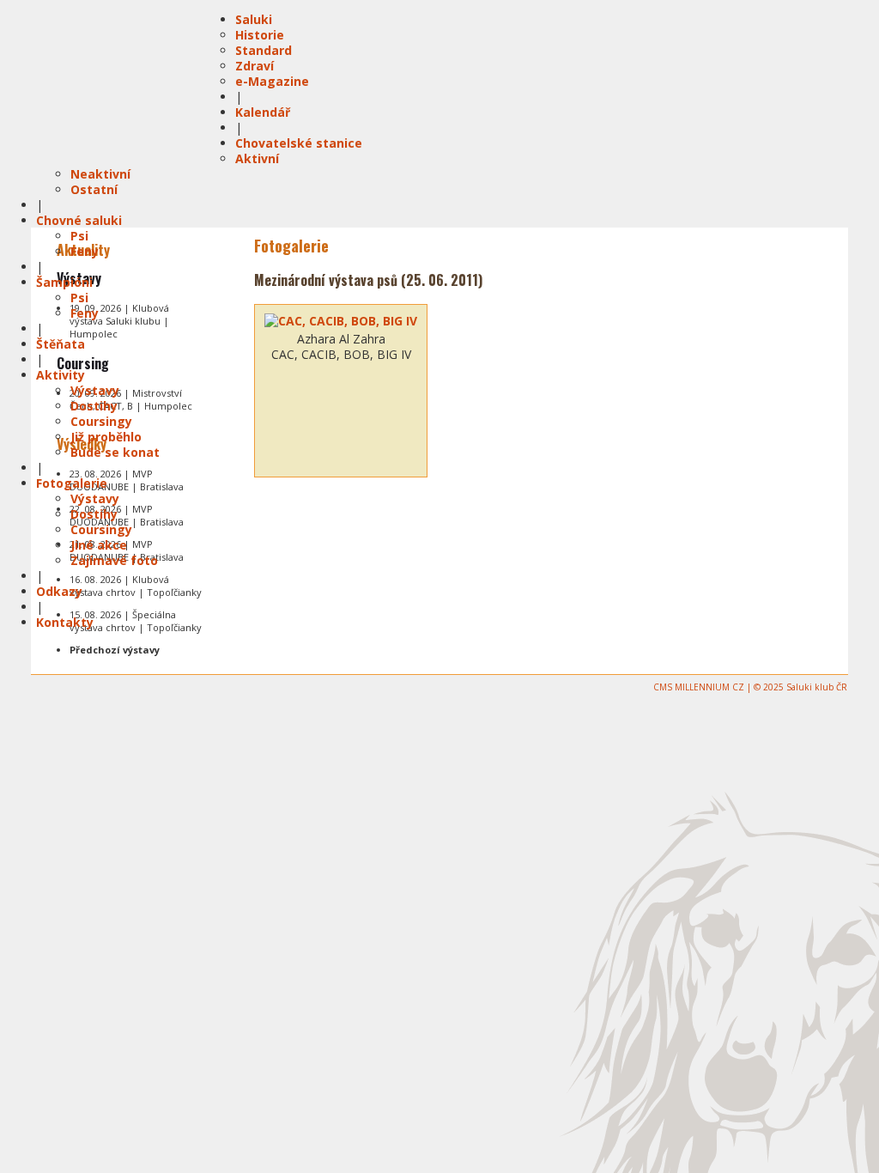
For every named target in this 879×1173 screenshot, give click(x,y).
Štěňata (60, 344)
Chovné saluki (79, 220)
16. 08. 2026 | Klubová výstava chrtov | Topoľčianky (136, 586)
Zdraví (254, 66)
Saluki (253, 19)
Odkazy (59, 591)
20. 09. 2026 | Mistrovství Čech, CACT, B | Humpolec (131, 399)
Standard (263, 50)
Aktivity (60, 375)
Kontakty (65, 622)
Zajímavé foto (114, 560)
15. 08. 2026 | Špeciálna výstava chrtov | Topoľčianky (136, 621)
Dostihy (94, 406)
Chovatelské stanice (298, 143)
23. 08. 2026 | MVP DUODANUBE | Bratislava (127, 480)
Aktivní (257, 158)
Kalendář (262, 112)
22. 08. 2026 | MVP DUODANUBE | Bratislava (127, 515)
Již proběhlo (106, 436)
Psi (79, 236)
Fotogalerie (71, 483)
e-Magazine (272, 81)
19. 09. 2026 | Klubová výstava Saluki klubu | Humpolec (119, 320)
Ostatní (94, 189)
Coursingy (101, 421)
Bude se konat (115, 452)
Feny (84, 251)
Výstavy (94, 390)
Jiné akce (98, 545)
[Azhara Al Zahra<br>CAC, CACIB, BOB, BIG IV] (341, 321)
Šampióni (64, 282)
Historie (259, 35)
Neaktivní (100, 174)
